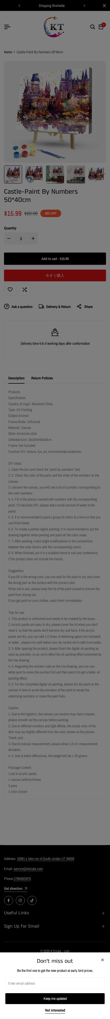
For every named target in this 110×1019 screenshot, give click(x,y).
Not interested (55, 1010)
